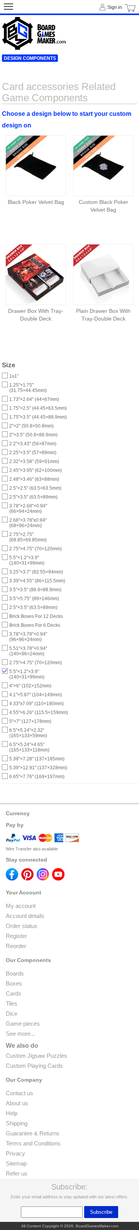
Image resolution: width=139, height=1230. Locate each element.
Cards (13, 993)
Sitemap (16, 1163)
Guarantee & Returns (32, 1133)
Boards (15, 973)
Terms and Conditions (33, 1143)
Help (11, 1113)
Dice (11, 1013)
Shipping (16, 1123)
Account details (25, 916)
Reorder (16, 946)
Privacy (15, 1153)
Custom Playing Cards (34, 1065)
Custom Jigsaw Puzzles (36, 1055)
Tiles (11, 1003)
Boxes (14, 983)
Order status (21, 926)
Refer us (16, 1173)
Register (16, 936)
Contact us (19, 1093)
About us (17, 1103)
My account (21, 906)
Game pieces (23, 1023)
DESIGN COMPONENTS (30, 58)
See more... (20, 1033)
